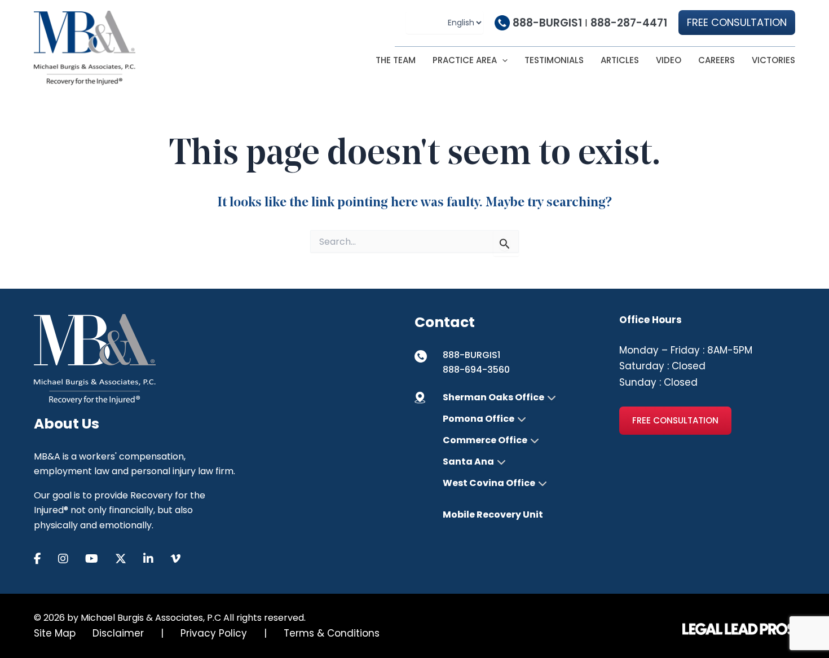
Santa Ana (468, 461)
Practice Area (465, 60)
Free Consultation (675, 420)
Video (668, 60)
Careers (716, 60)
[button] (736, 22)
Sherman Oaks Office (493, 397)
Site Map (55, 633)
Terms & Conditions (332, 633)
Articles (620, 60)
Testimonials (554, 60)
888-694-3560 (476, 369)
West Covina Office (489, 483)
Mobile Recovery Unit (493, 514)
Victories (773, 60)
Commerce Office (485, 440)
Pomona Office (478, 418)
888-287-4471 (628, 22)
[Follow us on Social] (46, 559)
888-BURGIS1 (547, 22)
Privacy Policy (213, 633)
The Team (396, 60)
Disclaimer (118, 633)
